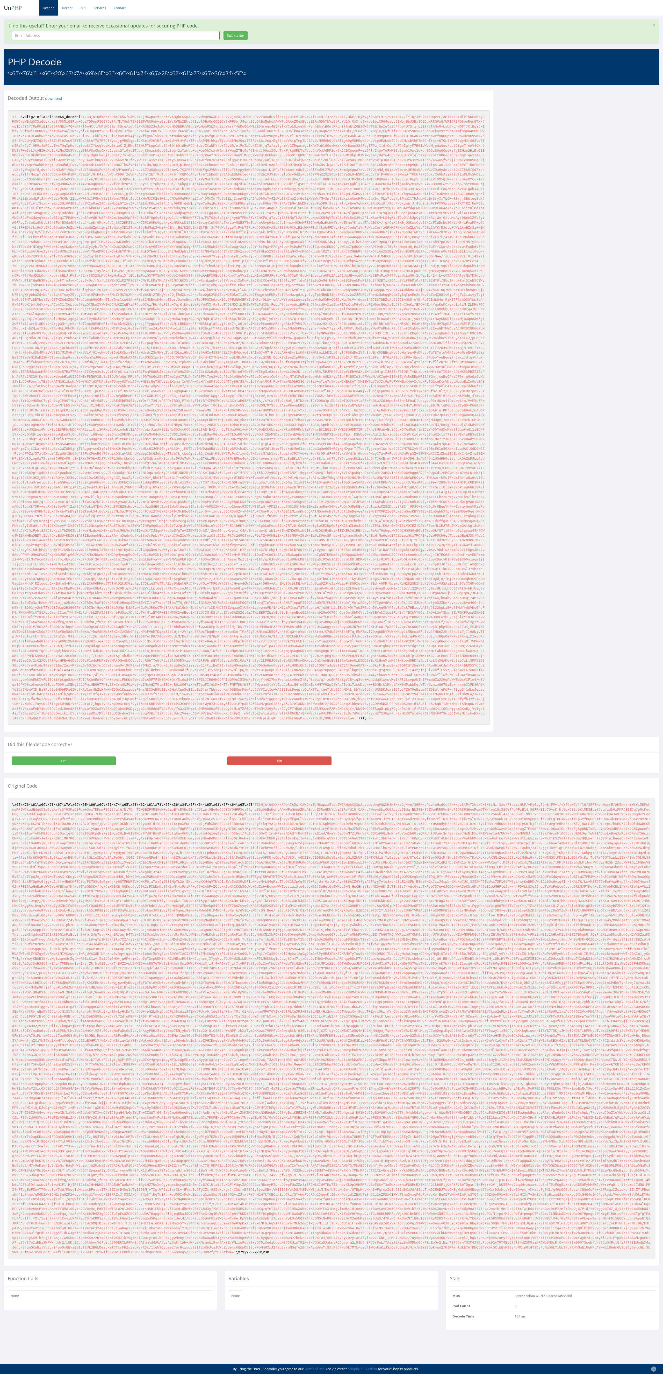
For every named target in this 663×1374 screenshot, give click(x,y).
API (83, 7)
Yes (64, 760)
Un (13, 7)
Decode (48, 7)
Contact (120, 7)
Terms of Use (314, 1368)
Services (99, 7)
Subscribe (235, 35)
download (53, 98)
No (279, 760)
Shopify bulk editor (362, 1368)
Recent (67, 7)
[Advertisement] (544, 126)
